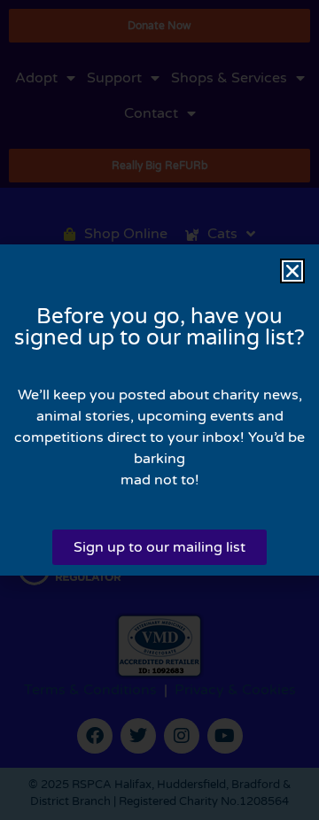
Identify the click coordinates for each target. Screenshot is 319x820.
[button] (292, 271)
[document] (159, 410)
